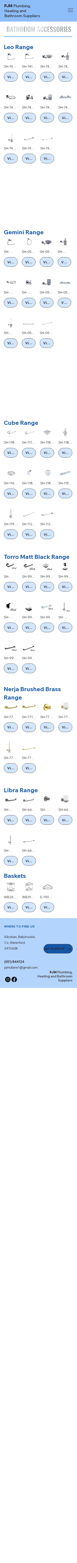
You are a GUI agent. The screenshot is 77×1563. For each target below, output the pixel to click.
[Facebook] (14, 979)
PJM (22, 10)
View (11, 77)
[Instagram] (7, 979)
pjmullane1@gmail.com (21, 967)
